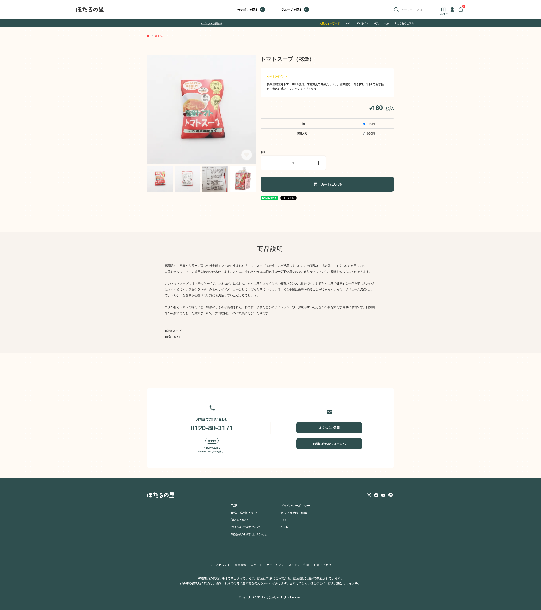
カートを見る (275, 564)
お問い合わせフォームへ (329, 443)
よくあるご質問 (329, 427)
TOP (234, 505)
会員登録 (240, 564)
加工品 (159, 36)
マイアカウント (220, 564)
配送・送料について (244, 513)
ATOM (284, 527)
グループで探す (291, 9)
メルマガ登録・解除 (293, 513)
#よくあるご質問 (404, 23)
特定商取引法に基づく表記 (249, 534)
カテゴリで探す (247, 9)
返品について (240, 519)
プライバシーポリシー (295, 505)
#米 (348, 23)
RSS (283, 519)
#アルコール (381, 23)
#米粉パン (362, 23)
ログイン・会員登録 (211, 23)
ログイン (256, 564)
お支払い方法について (246, 527)
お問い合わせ (322, 564)
